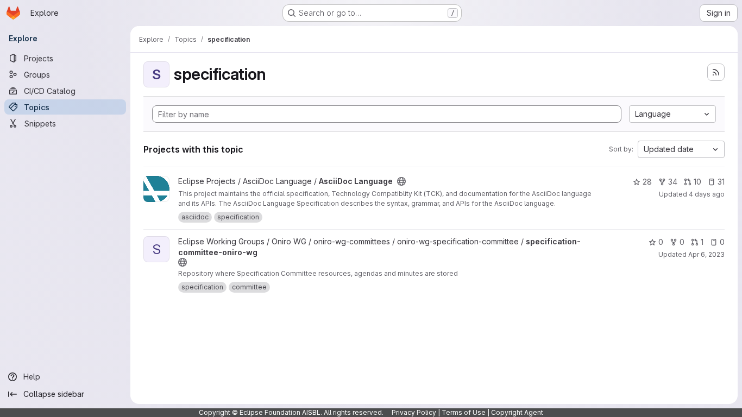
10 (697, 181)
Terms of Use (464, 412)
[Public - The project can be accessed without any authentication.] (401, 181)
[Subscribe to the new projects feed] (716, 72)
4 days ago (707, 194)
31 (721, 181)
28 (647, 181)
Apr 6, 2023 (706, 254)
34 (672, 181)
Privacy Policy (414, 412)
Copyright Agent (517, 412)
